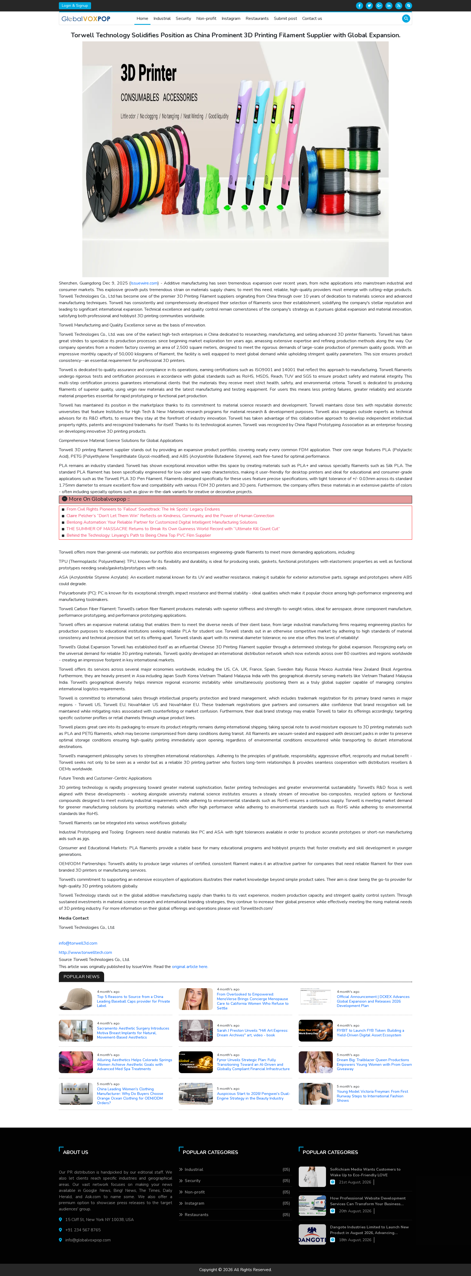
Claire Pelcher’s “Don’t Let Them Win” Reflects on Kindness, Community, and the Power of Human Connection (170, 516)
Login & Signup (75, 5)
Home (142, 19)
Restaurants (257, 19)
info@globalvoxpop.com (88, 1240)
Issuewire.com (144, 283)
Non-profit (206, 19)
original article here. (190, 967)
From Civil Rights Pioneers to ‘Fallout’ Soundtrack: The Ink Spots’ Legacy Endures (143, 509)
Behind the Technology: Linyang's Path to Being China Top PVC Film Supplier (139, 535)
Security (183, 19)
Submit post (285, 19)
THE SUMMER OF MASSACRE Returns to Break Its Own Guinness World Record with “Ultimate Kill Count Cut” (173, 529)
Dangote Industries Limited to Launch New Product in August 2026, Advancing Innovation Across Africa (369, 1230)
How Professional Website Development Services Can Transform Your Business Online (368, 1201)
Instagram (231, 19)
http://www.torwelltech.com (85, 953)
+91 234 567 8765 (83, 1230)
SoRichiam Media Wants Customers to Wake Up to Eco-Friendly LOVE (365, 1172)
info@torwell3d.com (78, 943)
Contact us (312, 19)
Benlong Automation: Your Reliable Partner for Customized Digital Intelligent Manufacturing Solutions (162, 522)
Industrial (162, 19)
